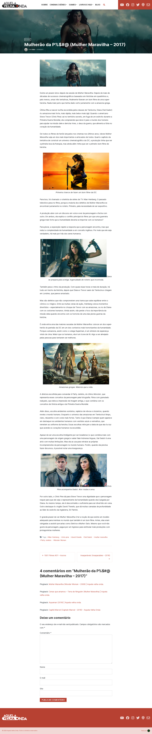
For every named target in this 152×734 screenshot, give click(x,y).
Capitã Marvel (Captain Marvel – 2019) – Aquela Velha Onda (74, 610)
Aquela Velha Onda (12, 730)
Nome (42, 667)
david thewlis (77, 537)
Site (41, 689)
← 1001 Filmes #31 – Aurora (54, 555)
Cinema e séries (58, 5)
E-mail (42, 678)
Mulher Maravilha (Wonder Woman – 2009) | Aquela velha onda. (76, 584)
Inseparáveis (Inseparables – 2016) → (95, 557)
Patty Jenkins (46, 540)
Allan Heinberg (53, 537)
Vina (33, 49)
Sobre (44, 5)
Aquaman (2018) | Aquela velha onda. (65, 602)
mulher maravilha (101, 537)
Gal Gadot (88, 537)
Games (72, 5)
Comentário (45, 633)
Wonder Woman (60, 540)
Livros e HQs (85, 5)
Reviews (27, 39)
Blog (97, 5)
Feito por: (145, 730)
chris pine (65, 537)
